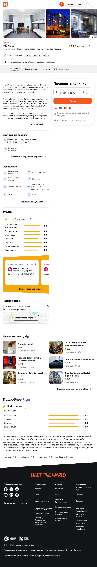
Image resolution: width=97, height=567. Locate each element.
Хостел (6, 42)
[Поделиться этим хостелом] (91, 37)
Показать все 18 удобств (36, 55)
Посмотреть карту (26, 49)
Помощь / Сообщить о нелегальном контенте (40, 521)
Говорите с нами (42, 513)
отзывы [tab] (46, 69)
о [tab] (3, 69)
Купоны (69, 550)
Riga (5, 49)
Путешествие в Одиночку (61, 513)
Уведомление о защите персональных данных (23, 550)
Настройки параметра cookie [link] (47, 556)
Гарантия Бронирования (61, 501)
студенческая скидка (61, 519)
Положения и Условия (54, 550)
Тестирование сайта (12, 556)
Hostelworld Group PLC (83, 488)
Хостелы (38, 489)
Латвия (11, 49)
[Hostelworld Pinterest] (11, 495)
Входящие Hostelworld (80, 528)
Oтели (37, 495)
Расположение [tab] (31, 69)
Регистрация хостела (81, 515)
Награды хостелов (63, 507)
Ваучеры (77, 550)
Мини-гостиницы (42, 501)
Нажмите (79, 495)
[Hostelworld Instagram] (17, 489)
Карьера (79, 501)
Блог (57, 495)
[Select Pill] (61, 4)
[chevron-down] (25, 408)
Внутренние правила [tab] (15, 69)
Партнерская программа (81, 522)
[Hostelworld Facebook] (6, 489)
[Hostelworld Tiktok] (17, 495)
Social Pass (59, 489)
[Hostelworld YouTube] (6, 495)
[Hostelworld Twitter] (11, 489)
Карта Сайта (28, 556)
